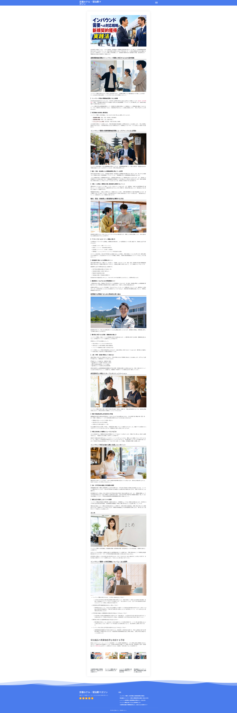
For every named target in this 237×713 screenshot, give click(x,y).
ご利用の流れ (97, 646)
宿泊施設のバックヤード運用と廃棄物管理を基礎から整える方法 (140, 670)
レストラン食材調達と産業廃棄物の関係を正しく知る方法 (125, 670)
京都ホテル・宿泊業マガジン (90, 2)
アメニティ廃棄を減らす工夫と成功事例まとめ (111, 670)
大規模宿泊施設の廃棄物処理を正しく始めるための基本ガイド (97, 670)
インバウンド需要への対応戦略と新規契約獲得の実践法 (132, 695)
